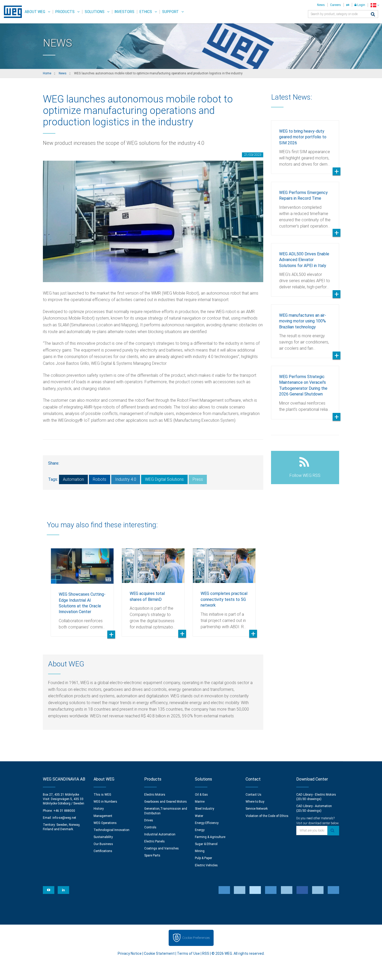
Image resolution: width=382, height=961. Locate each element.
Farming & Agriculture (210, 837)
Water (199, 816)
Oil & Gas (201, 794)
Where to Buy (255, 801)
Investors (124, 12)
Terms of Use (188, 953)
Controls (150, 827)
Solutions (94, 12)
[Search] (373, 14)
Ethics (146, 12)
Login (361, 5)
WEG (11, 11)
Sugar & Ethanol (206, 844)
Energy (200, 830)
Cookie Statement (159, 953)
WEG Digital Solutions (164, 479)
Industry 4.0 (125, 479)
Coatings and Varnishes (161, 848)
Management (103, 816)
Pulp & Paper (203, 858)
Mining (200, 851)
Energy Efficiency (207, 823)
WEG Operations (105, 823)
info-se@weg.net (64, 818)
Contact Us (253, 794)
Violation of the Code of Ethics (267, 816)
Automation (73, 479)
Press (198, 479)
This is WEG (102, 794)
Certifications (103, 851)
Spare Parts (152, 855)
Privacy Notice (130, 953)
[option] (82, 588)
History (99, 808)
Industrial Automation (159, 834)
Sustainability (103, 837)
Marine (200, 801)
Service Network (257, 808)
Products (65, 12)
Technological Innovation (111, 830)
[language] (375, 5)
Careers (335, 5)
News (321, 5)
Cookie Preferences (196, 938)
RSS (205, 953)
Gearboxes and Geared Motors (165, 801)
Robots (99, 479)
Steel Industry (204, 808)
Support (170, 12)
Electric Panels (154, 841)
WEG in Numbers (105, 801)
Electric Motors (154, 794)
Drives (148, 820)
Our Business (103, 844)
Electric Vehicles (206, 865)
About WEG (35, 12)
